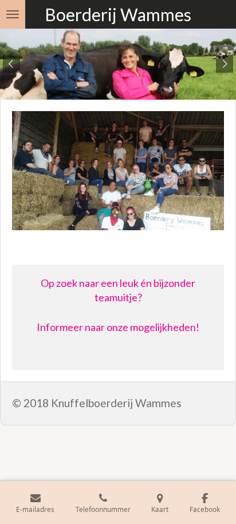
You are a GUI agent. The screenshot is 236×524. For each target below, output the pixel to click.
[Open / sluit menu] (12, 14)
